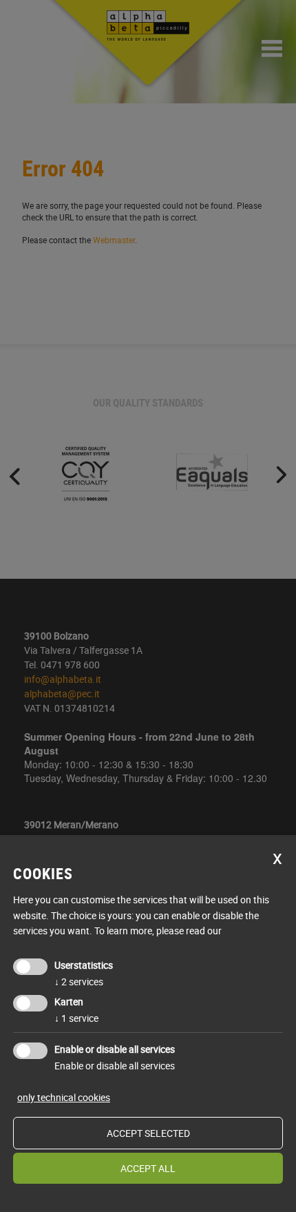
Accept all (148, 1168)
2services (78, 981)
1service (76, 1018)
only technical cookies (63, 1097)
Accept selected (148, 1133)
